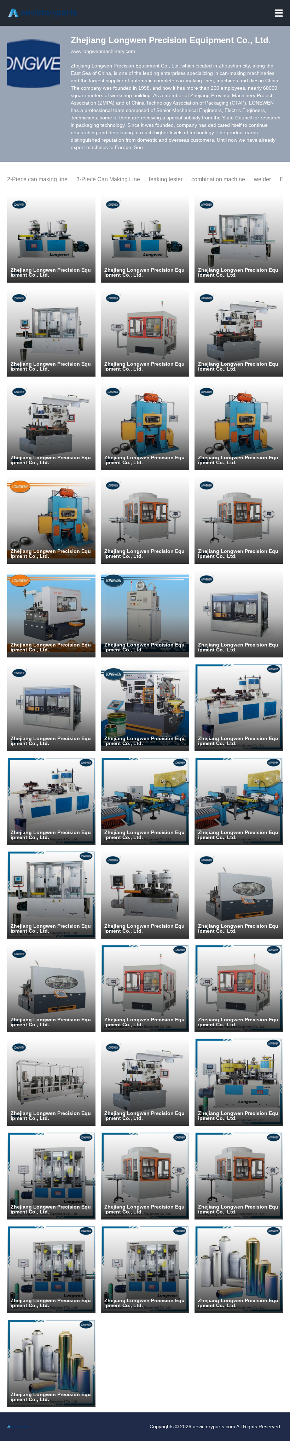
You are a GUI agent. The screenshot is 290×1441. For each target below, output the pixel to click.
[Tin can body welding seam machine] (239, 894)
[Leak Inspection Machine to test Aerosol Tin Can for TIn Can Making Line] (145, 1176)
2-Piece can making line (37, 179)
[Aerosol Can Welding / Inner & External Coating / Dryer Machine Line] (145, 707)
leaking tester (165, 179)
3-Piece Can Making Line (108, 179)
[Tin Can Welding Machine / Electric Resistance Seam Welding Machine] (145, 1082)
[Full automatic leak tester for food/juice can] (145, 332)
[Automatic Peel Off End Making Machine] (51, 1082)
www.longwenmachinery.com (103, 51)
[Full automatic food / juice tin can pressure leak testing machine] (145, 988)
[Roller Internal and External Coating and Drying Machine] (145, 613)
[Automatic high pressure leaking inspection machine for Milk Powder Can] (145, 520)
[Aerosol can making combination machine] (239, 1269)
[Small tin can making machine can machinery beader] (51, 894)
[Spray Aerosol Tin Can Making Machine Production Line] (239, 1082)
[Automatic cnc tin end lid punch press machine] (145, 801)
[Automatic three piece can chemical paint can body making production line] (239, 707)
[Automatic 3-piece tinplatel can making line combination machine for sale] (239, 239)
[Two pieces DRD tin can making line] (145, 426)
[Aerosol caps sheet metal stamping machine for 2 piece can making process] (51, 520)
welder (262, 179)
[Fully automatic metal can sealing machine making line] (51, 613)
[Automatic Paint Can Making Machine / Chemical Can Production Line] (51, 1269)
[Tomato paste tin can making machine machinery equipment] (145, 894)
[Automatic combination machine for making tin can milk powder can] (51, 239)
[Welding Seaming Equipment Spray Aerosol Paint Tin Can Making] (239, 332)
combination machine (218, 179)
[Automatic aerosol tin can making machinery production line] (51, 1176)
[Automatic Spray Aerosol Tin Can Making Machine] (239, 613)
